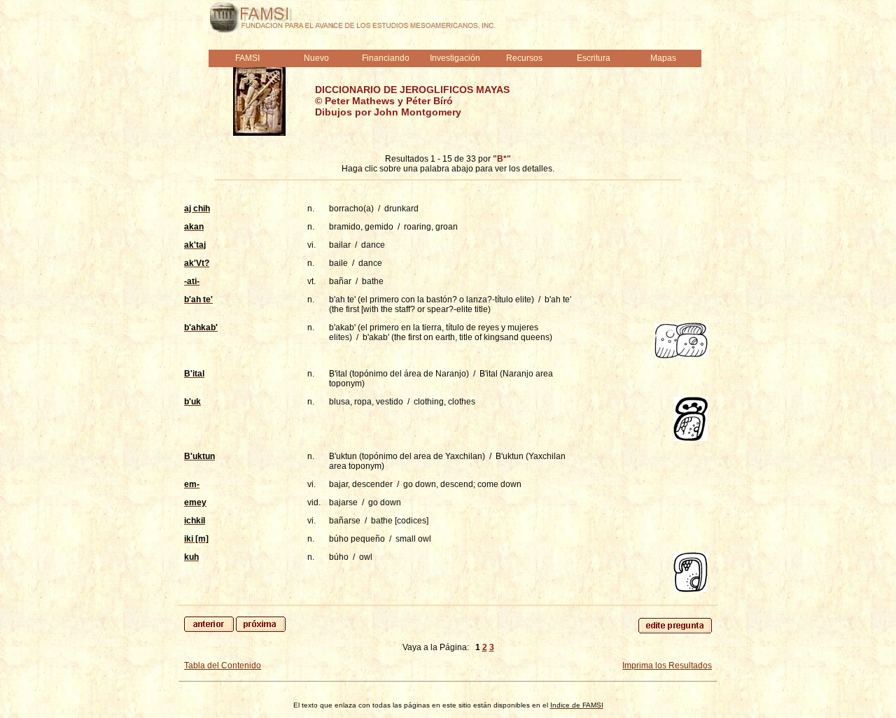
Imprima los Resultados (667, 665)
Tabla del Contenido (222, 665)
